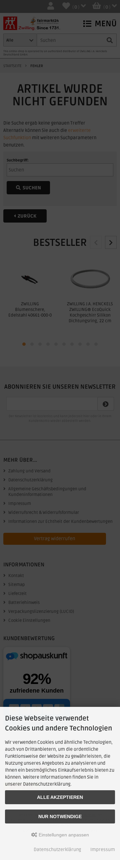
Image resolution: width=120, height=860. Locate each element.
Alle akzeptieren (60, 797)
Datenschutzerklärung (57, 849)
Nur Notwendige (60, 816)
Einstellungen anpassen (63, 834)
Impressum (102, 849)
